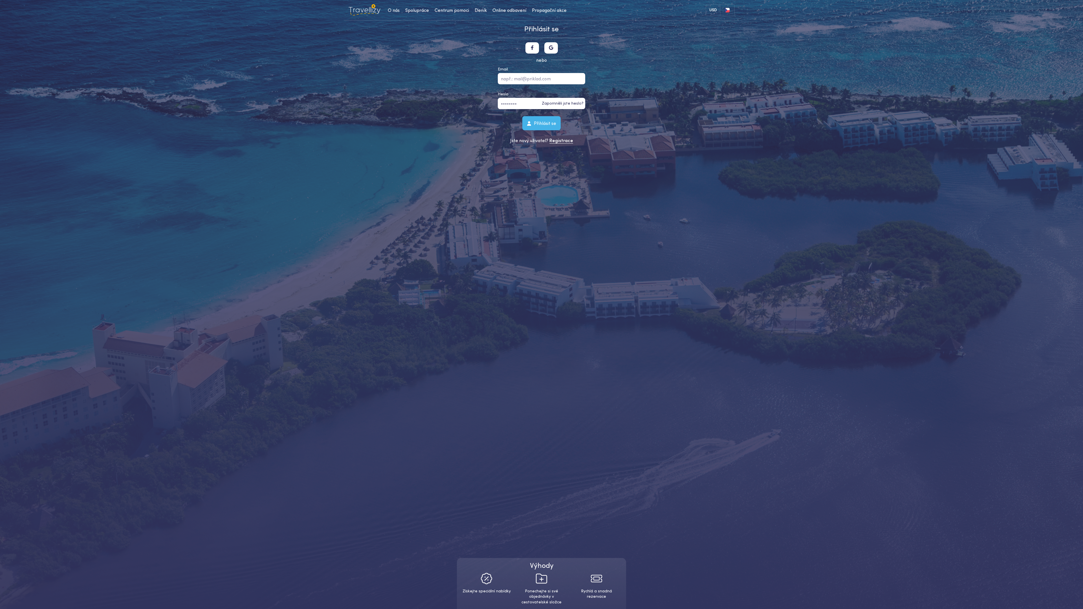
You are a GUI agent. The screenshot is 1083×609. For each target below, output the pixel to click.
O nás (394, 10)
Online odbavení (509, 10)
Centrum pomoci (452, 10)
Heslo (503, 93)
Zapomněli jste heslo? (563, 103)
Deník (481, 10)
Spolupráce (417, 10)
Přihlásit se (544, 123)
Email (503, 69)
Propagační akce (549, 10)
